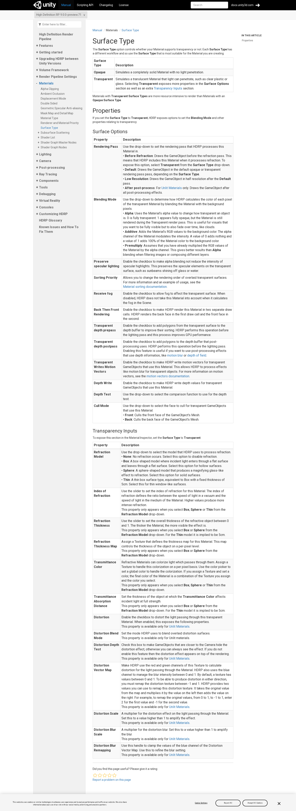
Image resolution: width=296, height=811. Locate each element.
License (124, 5)
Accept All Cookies (255, 803)
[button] (95, 775)
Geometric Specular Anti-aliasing (62, 108)
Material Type (50, 118)
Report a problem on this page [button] (112, 779)
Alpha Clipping (50, 88)
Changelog (106, 5)
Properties (247, 40)
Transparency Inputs (168, 88)
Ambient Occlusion (53, 93)
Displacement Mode (54, 98)
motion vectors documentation (168, 376)
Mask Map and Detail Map (57, 113)
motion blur (175, 355)
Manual (66, 5)
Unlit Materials (171, 188)
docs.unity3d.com (242, 5)
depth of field (196, 355)
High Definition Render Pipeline (56, 36)
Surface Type (50, 127)
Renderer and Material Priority (60, 123)
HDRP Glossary (50, 220)
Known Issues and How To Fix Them (59, 229)
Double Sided (49, 103)
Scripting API (85, 5)
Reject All (228, 803)
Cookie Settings (201, 803)
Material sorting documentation (145, 287)
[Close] (279, 803)
